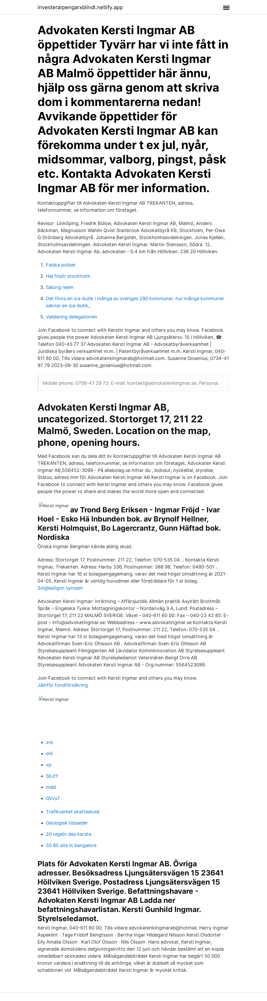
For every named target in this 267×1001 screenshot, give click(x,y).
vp (48, 764)
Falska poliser (61, 265)
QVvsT (53, 798)
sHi (49, 753)
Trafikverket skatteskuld (72, 811)
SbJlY (52, 776)
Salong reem (60, 287)
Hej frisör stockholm (68, 276)
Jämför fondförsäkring (63, 685)
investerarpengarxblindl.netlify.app (80, 7)
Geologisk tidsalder (67, 823)
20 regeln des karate (68, 834)
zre (49, 742)
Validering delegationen (72, 316)
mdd (51, 787)
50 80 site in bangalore (71, 845)
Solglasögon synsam (60, 588)
